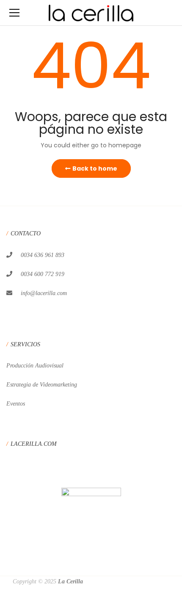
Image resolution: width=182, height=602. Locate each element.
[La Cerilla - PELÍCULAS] (91, 12)
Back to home (94, 168)
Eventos (15, 403)
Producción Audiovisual (34, 365)
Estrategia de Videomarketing (41, 384)
